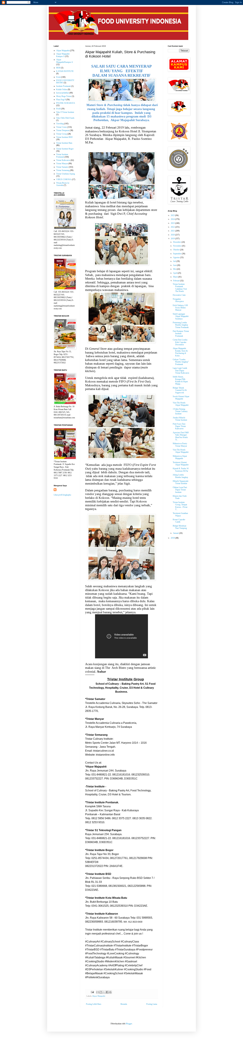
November (177, 246)
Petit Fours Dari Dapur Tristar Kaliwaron (179, 426)
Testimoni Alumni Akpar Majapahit (180, 463)
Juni (175, 265)
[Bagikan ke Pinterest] (110, 992)
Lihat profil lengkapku (62, 495)
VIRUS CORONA (63, 179)
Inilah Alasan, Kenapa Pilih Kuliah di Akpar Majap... (180, 380)
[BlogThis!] (100, 992)
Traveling (60, 123)
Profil (58, 109)
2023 (173, 223)
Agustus (176, 257)
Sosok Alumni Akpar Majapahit (181, 397)
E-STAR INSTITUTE (65, 71)
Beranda (124, 1004)
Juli (174, 261)
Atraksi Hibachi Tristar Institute (180, 418)
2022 (173, 227)
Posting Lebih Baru (93, 1004)
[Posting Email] (92, 992)
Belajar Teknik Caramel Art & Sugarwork (180, 390)
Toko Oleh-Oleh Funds (65, 118)
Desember (177, 242)
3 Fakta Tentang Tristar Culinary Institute (180, 411)
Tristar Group (61, 134)
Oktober (176, 249)
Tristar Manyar (62, 163)
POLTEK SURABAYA (65, 103)
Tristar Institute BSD (64, 137)
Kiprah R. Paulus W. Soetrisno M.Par (181, 469)
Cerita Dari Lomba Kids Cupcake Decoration (180, 342)
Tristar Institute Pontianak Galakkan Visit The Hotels (180, 287)
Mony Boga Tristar (63, 96)
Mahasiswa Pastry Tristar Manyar (180, 444)
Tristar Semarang (63, 170)
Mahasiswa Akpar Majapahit (180, 457)
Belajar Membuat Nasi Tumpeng (180, 527)
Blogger (129, 1023)
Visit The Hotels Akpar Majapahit (180, 404)
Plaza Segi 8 (61, 99)
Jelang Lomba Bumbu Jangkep (180, 476)
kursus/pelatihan (62, 93)
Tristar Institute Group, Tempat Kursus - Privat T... (180, 506)
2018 (173, 538)
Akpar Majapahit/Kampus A (64, 60)
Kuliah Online (61, 89)
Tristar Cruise (61, 127)
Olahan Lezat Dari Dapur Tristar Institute (180, 489)
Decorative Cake (179, 295)
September (177, 253)
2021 (173, 231)
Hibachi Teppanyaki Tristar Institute (180, 482)
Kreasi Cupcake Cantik (179, 520)
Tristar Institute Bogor (65, 149)
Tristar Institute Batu (64, 143)
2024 (173, 219)
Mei (175, 269)
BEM (58, 68)
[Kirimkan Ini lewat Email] (97, 992)
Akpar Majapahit (98, 996)
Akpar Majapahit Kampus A (62, 55)
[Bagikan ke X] (104, 992)
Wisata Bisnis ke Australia (62, 184)
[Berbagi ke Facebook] (107, 992)
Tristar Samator (62, 167)
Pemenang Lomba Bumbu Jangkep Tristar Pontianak (181, 325)
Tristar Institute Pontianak (62, 155)
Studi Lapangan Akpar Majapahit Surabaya (180, 316)
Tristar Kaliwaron (63, 160)
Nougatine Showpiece (178, 300)
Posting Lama (151, 1004)
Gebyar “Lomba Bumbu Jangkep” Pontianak (181, 361)
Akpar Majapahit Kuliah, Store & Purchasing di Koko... (180, 352)
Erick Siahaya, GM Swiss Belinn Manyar (180, 307)
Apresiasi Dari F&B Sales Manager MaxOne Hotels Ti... (181, 436)
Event (58, 77)
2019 (173, 238)
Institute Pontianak (63, 86)
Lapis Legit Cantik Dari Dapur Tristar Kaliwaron (181, 370)
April (175, 273)
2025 (173, 215)
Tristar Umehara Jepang (65, 174)
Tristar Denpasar (62, 130)
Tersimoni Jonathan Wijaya (180, 514)
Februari (176, 280)
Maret (175, 277)
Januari (176, 533)
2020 (173, 235)
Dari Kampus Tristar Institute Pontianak (181, 333)
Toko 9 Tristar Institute (65, 112)
